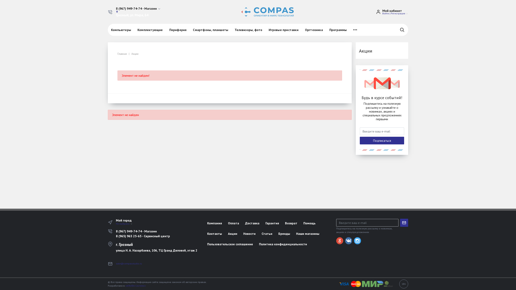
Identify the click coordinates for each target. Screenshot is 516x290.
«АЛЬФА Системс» (135, 285)
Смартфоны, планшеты (210, 30)
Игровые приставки (283, 30)
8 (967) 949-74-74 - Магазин (136, 231)
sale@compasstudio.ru (129, 263)
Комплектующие (150, 30)
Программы (338, 30)
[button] (138, 8)
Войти (385, 13)
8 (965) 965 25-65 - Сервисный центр (143, 236)
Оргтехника (314, 30)
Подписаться (382, 141)
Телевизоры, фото (248, 30)
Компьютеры (121, 30)
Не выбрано (123, 223)
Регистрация (398, 13)
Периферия (178, 30)
